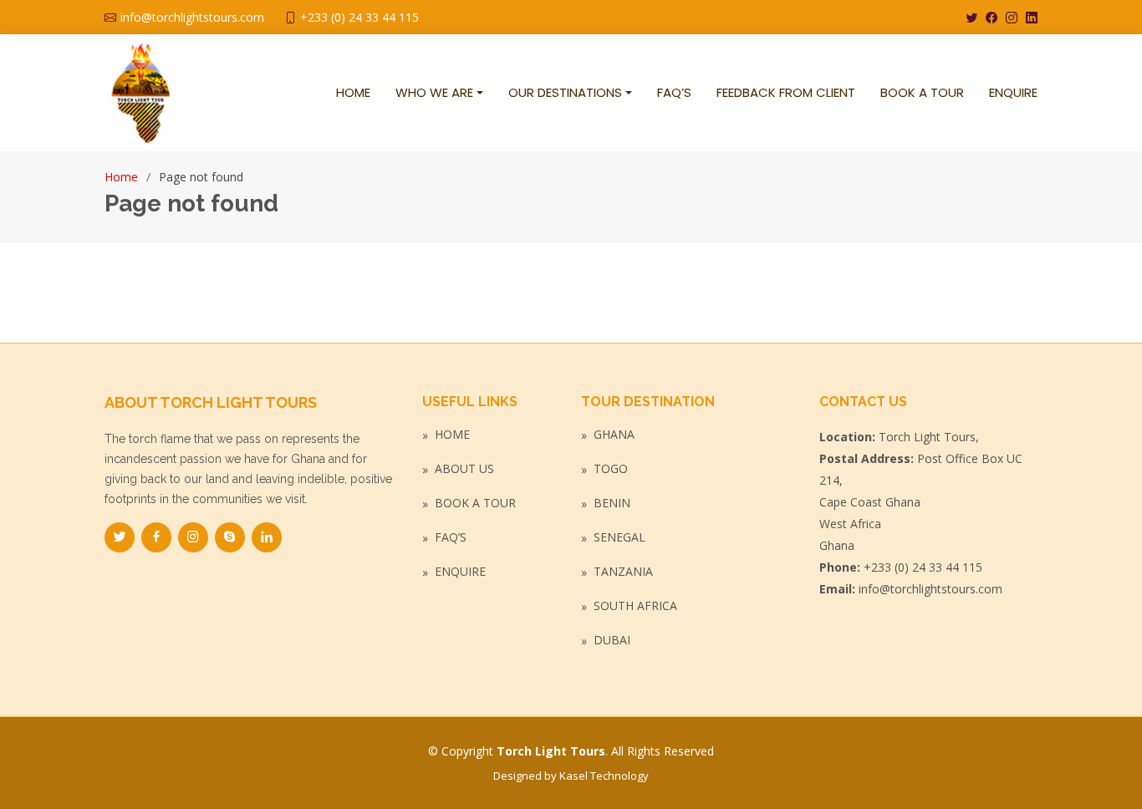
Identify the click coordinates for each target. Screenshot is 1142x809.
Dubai (612, 640)
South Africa (635, 606)
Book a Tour (475, 503)
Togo (611, 469)
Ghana (614, 434)
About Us (464, 469)
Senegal (619, 537)
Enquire (460, 571)
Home (121, 177)
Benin (612, 503)
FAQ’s (450, 537)
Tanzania (623, 571)
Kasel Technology (604, 775)
